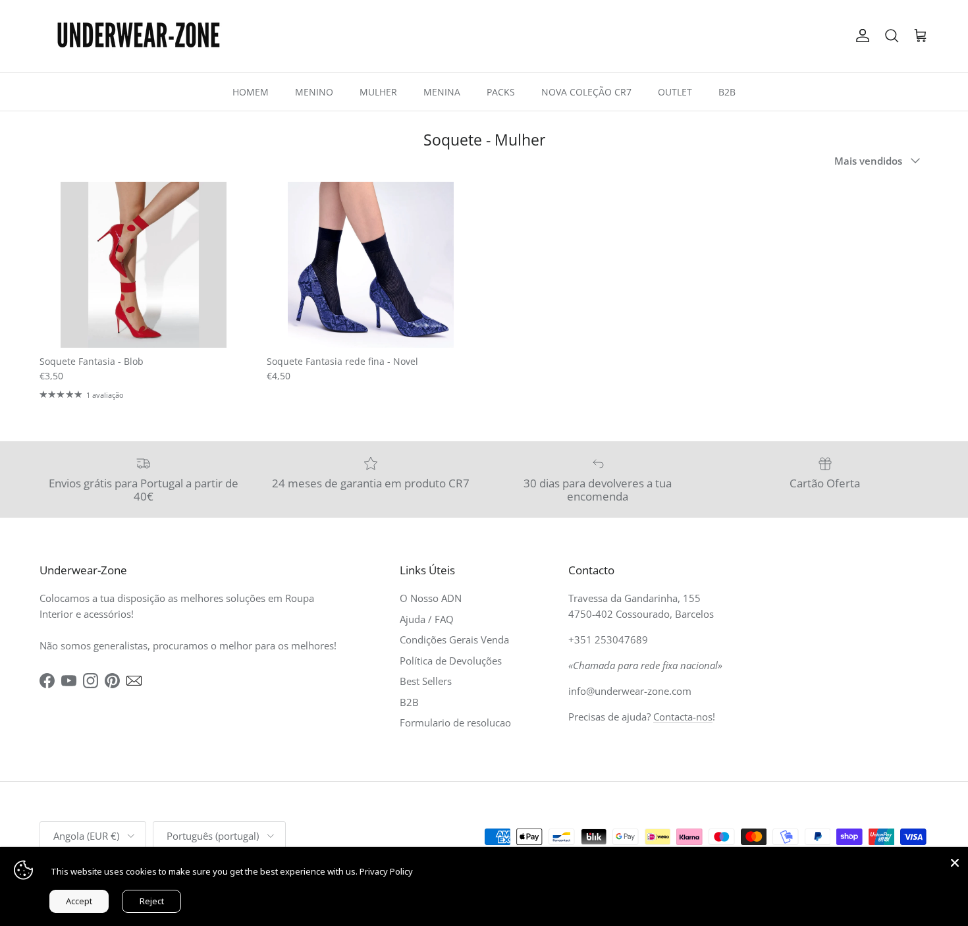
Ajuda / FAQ (427, 619)
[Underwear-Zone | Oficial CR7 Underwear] (138, 36)
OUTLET (675, 92)
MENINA (441, 92)
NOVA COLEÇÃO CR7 (586, 92)
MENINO (314, 92)
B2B (727, 92)
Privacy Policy (386, 871)
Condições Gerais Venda (454, 639)
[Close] (954, 860)
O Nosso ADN (431, 598)
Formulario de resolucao (455, 722)
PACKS (501, 92)
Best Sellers (426, 681)
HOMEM (250, 92)
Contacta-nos (683, 716)
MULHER (378, 92)
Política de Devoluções (451, 660)
